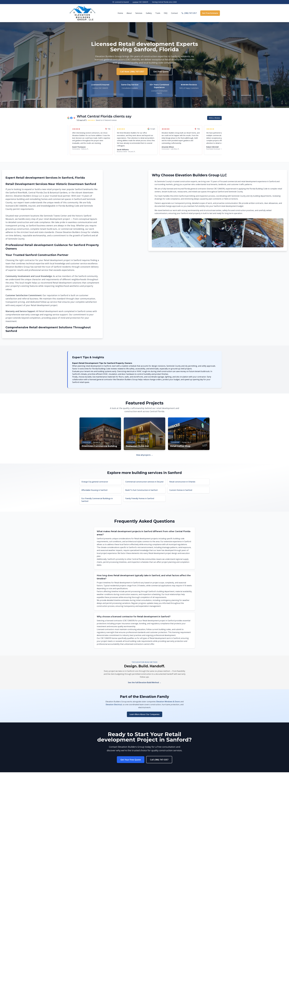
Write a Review (214, 118)
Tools (157, 13)
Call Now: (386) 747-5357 (132, 71)
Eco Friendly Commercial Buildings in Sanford (97, 499)
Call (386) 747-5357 (159, 759)
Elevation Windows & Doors (168, 701)
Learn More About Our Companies (145, 714)
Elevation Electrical (114, 704)
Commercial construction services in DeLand (144, 481)
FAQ (165, 13)
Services (138, 13)
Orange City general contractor (94, 481)
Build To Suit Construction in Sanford (141, 490)
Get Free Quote (161, 71)
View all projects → (144, 455)
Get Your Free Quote (130, 759)
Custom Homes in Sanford (180, 490)
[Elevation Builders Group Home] (82, 13)
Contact (174, 13)
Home (120, 13)
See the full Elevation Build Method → (144, 682)
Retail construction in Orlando (182, 481)
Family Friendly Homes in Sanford (139, 498)
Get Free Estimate (210, 13)
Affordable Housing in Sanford (94, 490)
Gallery (149, 13)
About (129, 13)
